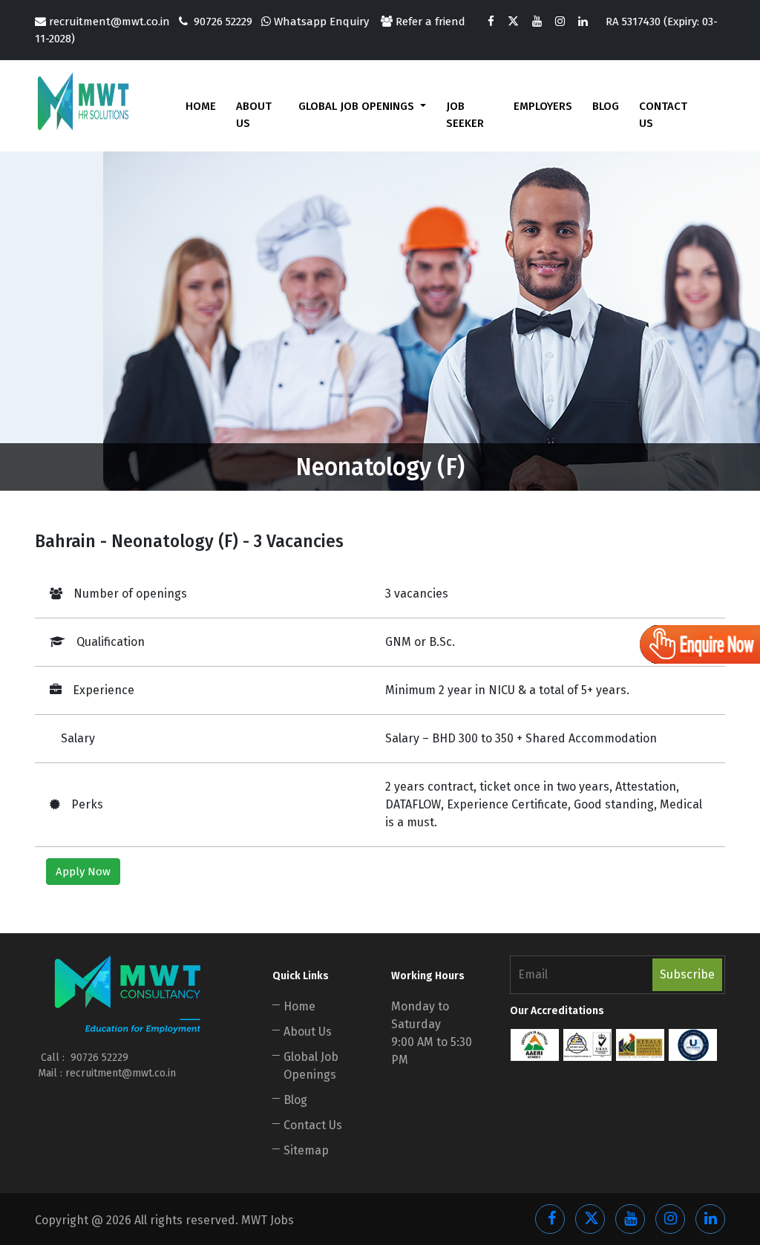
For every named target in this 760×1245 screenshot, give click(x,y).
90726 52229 (223, 21)
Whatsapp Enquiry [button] (320, 21)
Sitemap (306, 1150)
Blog (605, 106)
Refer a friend (429, 21)
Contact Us (663, 114)
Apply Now (83, 871)
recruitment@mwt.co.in (109, 21)
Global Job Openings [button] (357, 106)
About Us (254, 114)
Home (201, 106)
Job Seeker (465, 114)
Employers (543, 106)
